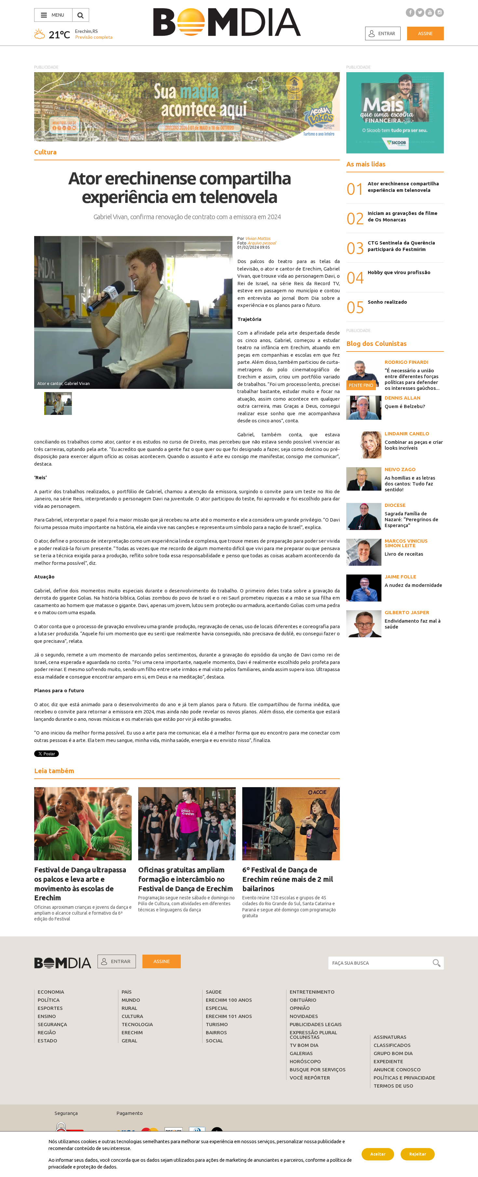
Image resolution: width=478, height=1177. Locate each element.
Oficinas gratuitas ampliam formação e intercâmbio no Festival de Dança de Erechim (185, 879)
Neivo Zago (400, 469)
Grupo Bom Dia (393, 1053)
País (127, 992)
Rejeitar (417, 1154)
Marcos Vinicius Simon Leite (406, 543)
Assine (425, 33)
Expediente (388, 1061)
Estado (47, 1040)
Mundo (131, 1000)
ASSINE (161, 961)
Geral (129, 1040)
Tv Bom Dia (304, 1045)
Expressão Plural (313, 1032)
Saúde (214, 992)
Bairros (216, 1032)
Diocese (395, 505)
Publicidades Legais (316, 1024)
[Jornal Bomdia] (227, 22)
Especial (217, 1008)
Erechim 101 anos (229, 1016)
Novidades (304, 1016)
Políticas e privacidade (404, 1077)
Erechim (132, 1032)
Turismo (217, 1024)
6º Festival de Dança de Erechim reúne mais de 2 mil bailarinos (287, 879)
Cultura (132, 1016)
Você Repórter (310, 1077)
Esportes (50, 1008)
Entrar (386, 33)
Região (47, 1032)
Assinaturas (390, 1037)
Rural (129, 1008)
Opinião (300, 1008)
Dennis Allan (402, 398)
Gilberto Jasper (407, 612)
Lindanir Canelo (407, 433)
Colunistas (305, 1037)
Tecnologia (137, 1024)
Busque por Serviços (318, 1069)
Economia (51, 992)
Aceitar (377, 1154)
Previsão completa (94, 37)
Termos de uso (393, 1086)
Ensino (47, 1016)
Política (49, 1000)
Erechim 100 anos (229, 1000)
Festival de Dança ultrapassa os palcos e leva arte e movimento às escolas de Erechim (80, 884)
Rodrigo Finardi (406, 362)
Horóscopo (305, 1061)
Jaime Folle (400, 576)
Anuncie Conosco (397, 1069)
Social (214, 1040)
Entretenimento (312, 992)
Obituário (303, 1000)
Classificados (392, 1045)
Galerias (301, 1053)
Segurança (52, 1024)
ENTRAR (120, 961)
